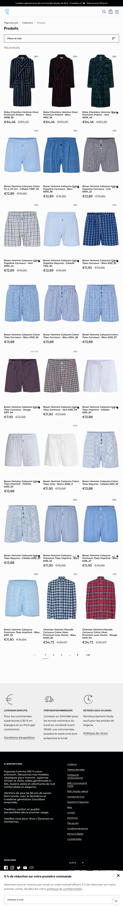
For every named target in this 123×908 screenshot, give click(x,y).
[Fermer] (118, 876)
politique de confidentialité (64, 888)
